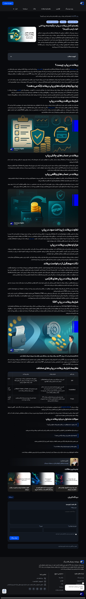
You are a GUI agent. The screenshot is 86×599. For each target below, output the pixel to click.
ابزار (16, 9)
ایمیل (40, 526)
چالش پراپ (40, 69)
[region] (43, 387)
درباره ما (25, 9)
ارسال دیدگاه (14, 538)
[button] (72, 22)
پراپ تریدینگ (69, 9)
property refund (65, 407)
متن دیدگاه (74, 508)
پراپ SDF (76, 16)
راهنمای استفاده (46, 9)
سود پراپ (31, 239)
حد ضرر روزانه (51, 108)
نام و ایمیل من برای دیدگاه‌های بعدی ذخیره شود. (65, 533)
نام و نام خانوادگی (72, 526)
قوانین (58, 9)
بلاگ (34, 9)
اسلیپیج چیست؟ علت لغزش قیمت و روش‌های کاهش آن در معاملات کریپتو (44, 489)
